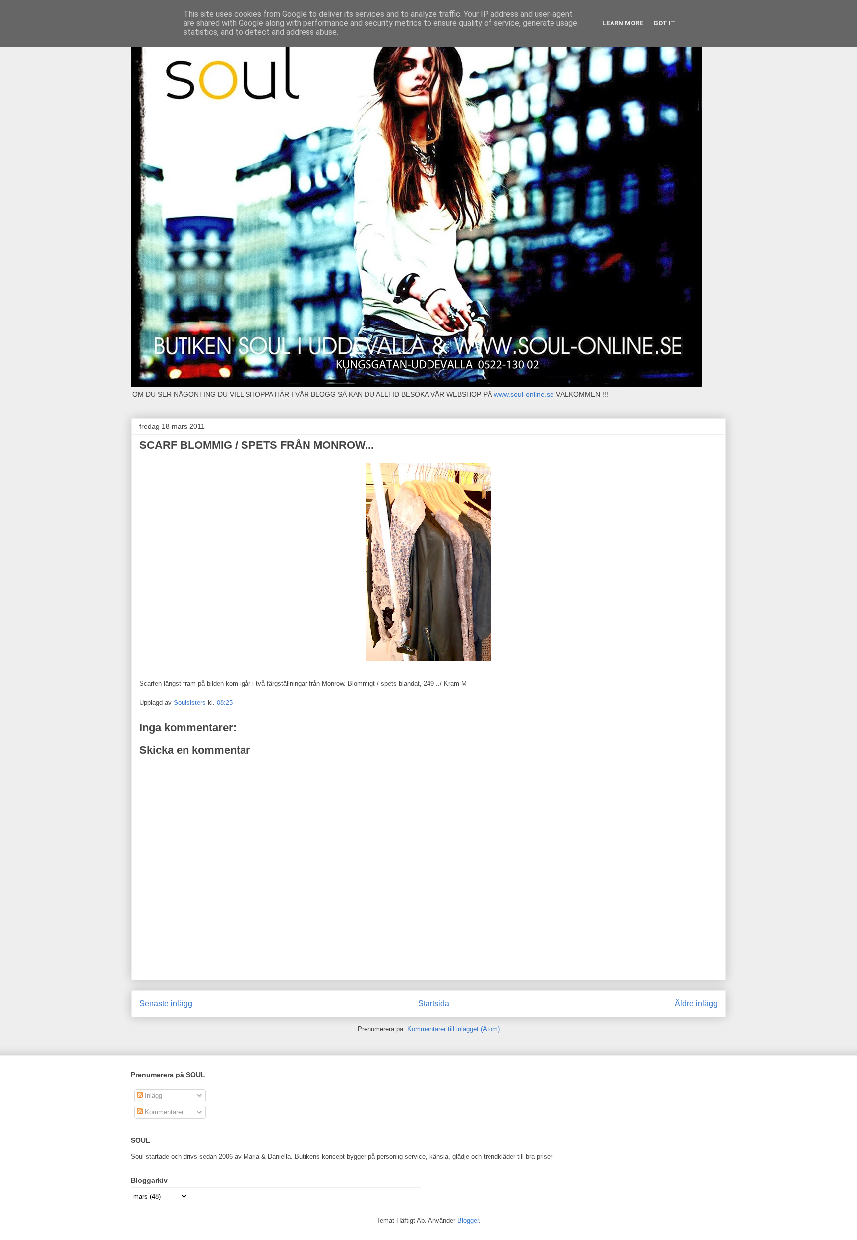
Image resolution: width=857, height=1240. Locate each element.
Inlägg (152, 1095)
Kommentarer (163, 1112)
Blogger (468, 1220)
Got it (664, 23)
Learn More (622, 23)
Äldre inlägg (696, 1003)
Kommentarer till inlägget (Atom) (453, 1029)
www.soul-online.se (524, 394)
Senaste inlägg (165, 1003)
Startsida (433, 1003)
